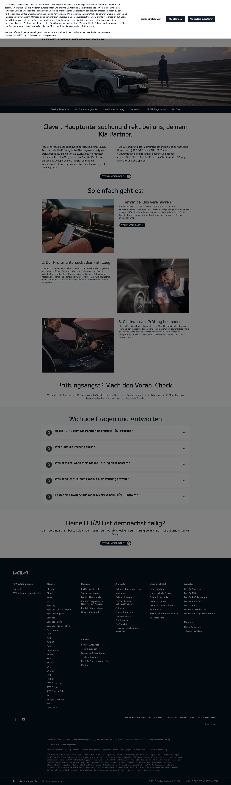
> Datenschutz (35, 35)
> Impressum (49, 35)
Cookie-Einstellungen (151, 19)
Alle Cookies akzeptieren (201, 19)
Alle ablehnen (175, 19)
